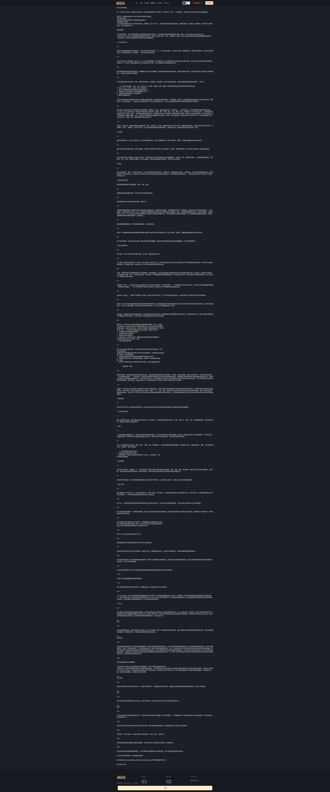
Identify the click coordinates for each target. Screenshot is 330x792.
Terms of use (194, 780)
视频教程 (152, 3)
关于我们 (159, 3)
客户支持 (166, 3)
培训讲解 (168, 780)
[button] (209, 3)
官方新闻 (146, 3)
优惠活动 (144, 782)
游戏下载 (144, 780)
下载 (141, 3)
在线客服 (168, 782)
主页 (136, 3)
